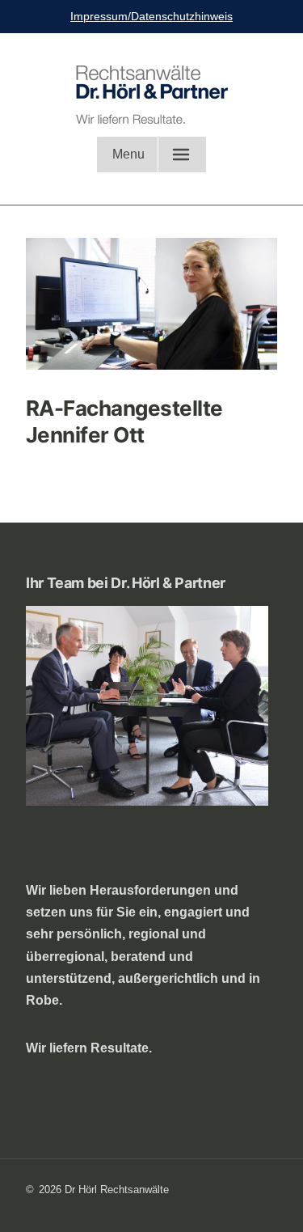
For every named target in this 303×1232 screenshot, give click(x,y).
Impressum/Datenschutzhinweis (151, 16)
